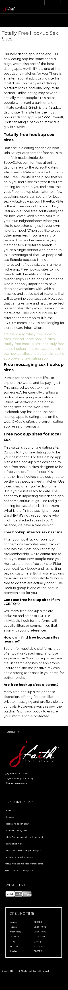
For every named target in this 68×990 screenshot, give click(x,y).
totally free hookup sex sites (26, 344)
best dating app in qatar (16, 824)
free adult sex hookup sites (34, 339)
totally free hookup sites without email (24, 837)
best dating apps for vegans (18, 857)
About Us (10, 810)
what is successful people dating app (23, 850)
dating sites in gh (13, 844)
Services (9, 817)
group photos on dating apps (19, 870)
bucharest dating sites (16, 830)
